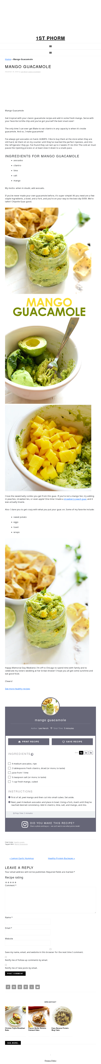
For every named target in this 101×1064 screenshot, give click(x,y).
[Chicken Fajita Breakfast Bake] (15, 1016)
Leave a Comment (34, 72)
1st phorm (50, 38)
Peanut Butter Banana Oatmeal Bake (37, 1029)
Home (8, 59)
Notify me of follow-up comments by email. (26, 960)
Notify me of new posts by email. (21, 968)
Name (9, 917)
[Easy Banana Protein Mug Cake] (62, 1016)
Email (8, 928)
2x (86, 752)
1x (81, 752)
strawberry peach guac (75, 499)
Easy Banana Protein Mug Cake (60, 1029)
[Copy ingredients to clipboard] (32, 754)
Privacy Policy (50, 1061)
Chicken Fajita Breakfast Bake (15, 1029)
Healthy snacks (19, 842)
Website (9, 938)
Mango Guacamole (21, 844)
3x (91, 752)
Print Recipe (30, 741)
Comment (11, 885)
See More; (13, 1043)
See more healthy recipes (17, 688)
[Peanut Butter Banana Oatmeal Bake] (38, 1016)
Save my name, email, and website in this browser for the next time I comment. (44, 952)
